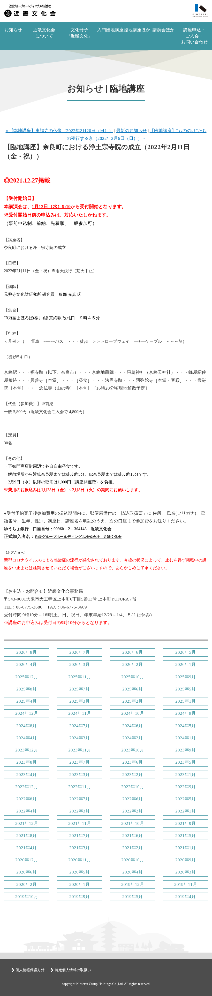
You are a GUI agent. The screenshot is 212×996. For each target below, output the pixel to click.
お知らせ (13, 29)
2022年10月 (132, 786)
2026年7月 (79, 652)
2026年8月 (26, 652)
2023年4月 (26, 774)
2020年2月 (26, 884)
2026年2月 (132, 664)
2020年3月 (185, 872)
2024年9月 (185, 713)
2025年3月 (79, 701)
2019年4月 (185, 896)
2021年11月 (79, 823)
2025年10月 (132, 676)
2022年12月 (26, 786)
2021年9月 (185, 823)
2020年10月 (132, 859)
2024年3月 (79, 737)
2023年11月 (79, 750)
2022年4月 (26, 811)
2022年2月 (132, 811)
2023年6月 (132, 762)
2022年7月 (79, 798)
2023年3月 (79, 774)
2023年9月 (185, 750)
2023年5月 (185, 762)
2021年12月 (26, 823)
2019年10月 (26, 896)
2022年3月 (79, 811)
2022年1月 (185, 811)
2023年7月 (79, 762)
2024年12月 (26, 713)
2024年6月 (132, 725)
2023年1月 (185, 774)
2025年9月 (185, 676)
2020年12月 (26, 859)
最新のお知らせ (131, 130)
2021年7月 (79, 835)
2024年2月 (132, 737)
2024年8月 (26, 725)
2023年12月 (26, 750)
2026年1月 (185, 664)
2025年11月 (79, 676)
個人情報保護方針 (30, 970)
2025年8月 (26, 689)
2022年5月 (185, 798)
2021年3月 (79, 847)
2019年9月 (79, 896)
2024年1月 (185, 737)
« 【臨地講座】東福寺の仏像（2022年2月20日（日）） (59, 130)
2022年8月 (26, 798)
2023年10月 (132, 750)
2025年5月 (185, 689)
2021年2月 (132, 847)
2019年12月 (132, 884)
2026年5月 (185, 652)
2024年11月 (79, 713)
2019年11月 (185, 884)
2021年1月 (185, 847)
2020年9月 (185, 859)
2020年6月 (26, 872)
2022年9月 (185, 786)
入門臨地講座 (110, 29)
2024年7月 (79, 725)
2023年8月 (26, 762)
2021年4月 (26, 847)
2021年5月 (185, 835)
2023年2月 (132, 774)
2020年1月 (79, 884)
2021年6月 (132, 835)
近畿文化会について (44, 33)
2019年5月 (132, 896)
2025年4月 (26, 701)
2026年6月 (132, 652)
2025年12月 (26, 676)
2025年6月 (132, 689)
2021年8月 (26, 835)
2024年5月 (185, 725)
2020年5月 (79, 872)
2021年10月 (132, 823)
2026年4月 (26, 664)
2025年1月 (185, 701)
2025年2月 (132, 701)
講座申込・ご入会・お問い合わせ (194, 35)
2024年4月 (26, 737)
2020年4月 (132, 872)
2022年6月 (132, 798)
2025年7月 (79, 689)
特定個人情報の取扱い (73, 970)
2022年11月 (79, 786)
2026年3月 (79, 664)
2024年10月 (132, 713)
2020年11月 (79, 859)
